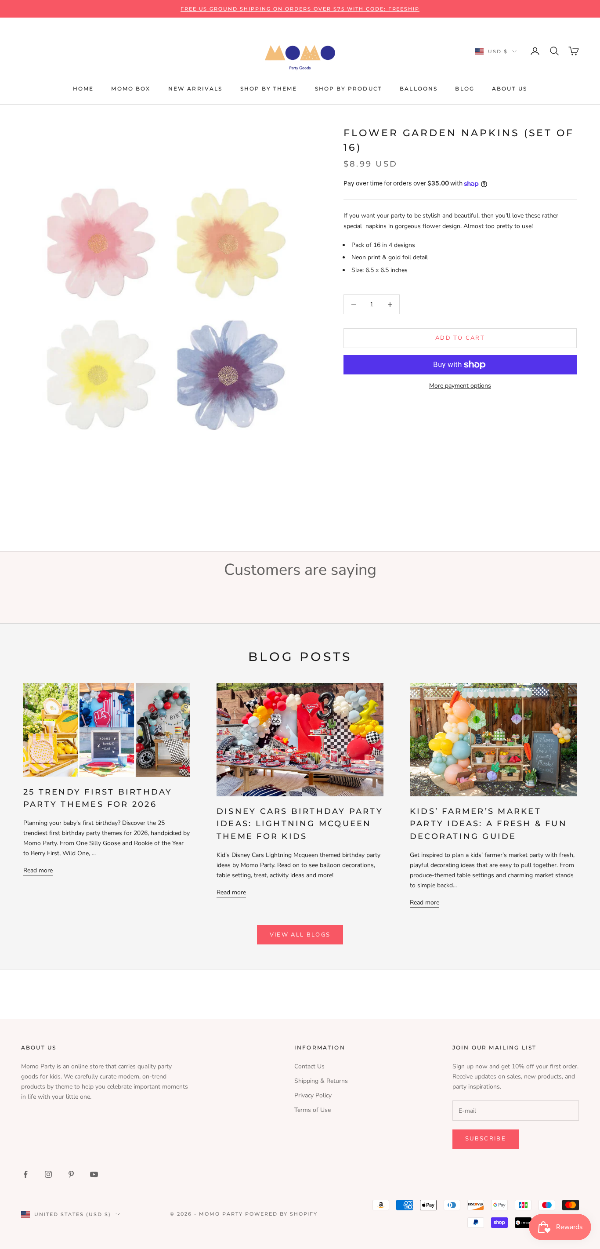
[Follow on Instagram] (48, 1174)
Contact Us (309, 1066)
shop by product (348, 88)
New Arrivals (195, 88)
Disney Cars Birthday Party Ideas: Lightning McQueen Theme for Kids (300, 823)
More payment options (460, 385)
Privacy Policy (313, 1095)
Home (83, 88)
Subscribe (485, 1139)
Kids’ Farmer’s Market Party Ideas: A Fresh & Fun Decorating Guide (488, 823)
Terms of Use (312, 1110)
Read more (38, 870)
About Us (509, 88)
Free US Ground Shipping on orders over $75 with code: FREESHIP (300, 9)
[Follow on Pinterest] (71, 1174)
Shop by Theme (268, 88)
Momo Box (130, 88)
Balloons (418, 88)
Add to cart (460, 338)
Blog (464, 88)
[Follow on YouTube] (94, 1174)
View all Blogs (300, 935)
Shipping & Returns (321, 1081)
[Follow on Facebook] (25, 1174)
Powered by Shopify (281, 1214)
